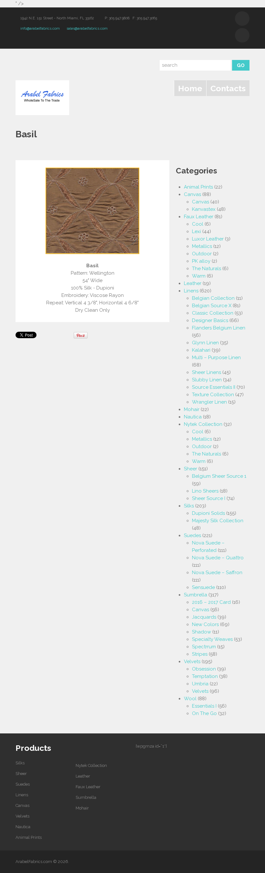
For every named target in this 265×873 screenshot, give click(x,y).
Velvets (192, 661)
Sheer (190, 469)
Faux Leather (198, 217)
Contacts (228, 88)
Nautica (193, 417)
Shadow (201, 632)
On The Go (204, 713)
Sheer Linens (206, 372)
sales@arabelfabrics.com (87, 28)
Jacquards (204, 617)
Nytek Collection (203, 424)
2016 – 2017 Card (211, 602)
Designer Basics (210, 320)
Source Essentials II (213, 387)
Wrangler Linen (209, 402)
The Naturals (206, 268)
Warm (199, 276)
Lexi (196, 231)
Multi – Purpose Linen (216, 357)
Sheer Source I (208, 498)
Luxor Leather (208, 239)
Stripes (199, 654)
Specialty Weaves (212, 639)
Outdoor (202, 254)
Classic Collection (212, 313)
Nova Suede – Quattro (218, 558)
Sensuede (203, 587)
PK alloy (201, 261)
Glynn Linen (205, 343)
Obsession (204, 669)
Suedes (192, 535)
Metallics (202, 246)
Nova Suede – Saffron (217, 572)
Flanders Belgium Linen (218, 328)
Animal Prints (198, 187)
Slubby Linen (207, 380)
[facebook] (242, 35)
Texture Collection (213, 394)
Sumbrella (195, 595)
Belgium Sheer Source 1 (219, 476)
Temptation (205, 676)
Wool (190, 698)
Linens (191, 291)
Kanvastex (204, 209)
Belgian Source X (211, 306)
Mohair (191, 409)
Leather (192, 283)
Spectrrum (204, 647)
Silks (189, 506)
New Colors (205, 624)
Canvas (192, 194)
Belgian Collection (213, 298)
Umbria (200, 684)
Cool (197, 224)
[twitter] (242, 18)
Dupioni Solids (208, 513)
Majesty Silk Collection (217, 521)
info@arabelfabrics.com (40, 28)
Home (190, 88)
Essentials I (204, 706)
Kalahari (201, 350)
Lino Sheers (205, 491)
